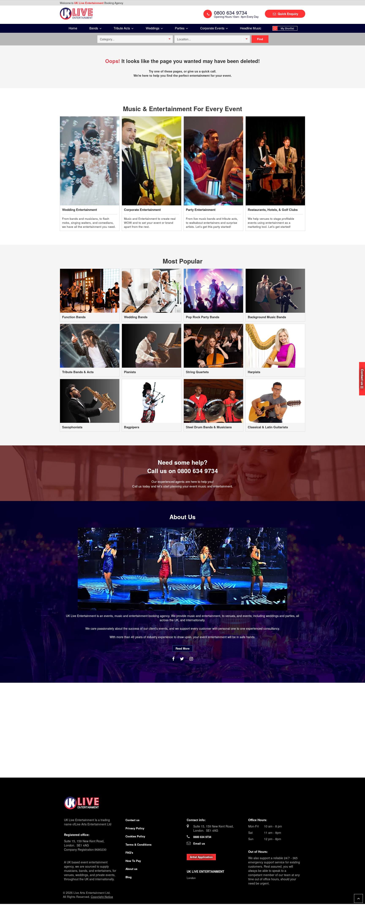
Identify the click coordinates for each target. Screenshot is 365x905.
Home (73, 28)
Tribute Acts (122, 28)
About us (131, 869)
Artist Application (201, 857)
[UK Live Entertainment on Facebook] (174, 658)
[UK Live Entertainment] (182, 803)
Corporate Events (212, 28)
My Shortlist (287, 28)
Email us (199, 843)
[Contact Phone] (207, 14)
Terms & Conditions (138, 844)
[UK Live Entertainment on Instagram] (191, 658)
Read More (182, 648)
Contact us (132, 820)
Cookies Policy (135, 836)
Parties (180, 28)
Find (260, 39)
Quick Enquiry (287, 14)
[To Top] (358, 898)
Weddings (153, 28)
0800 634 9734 (197, 470)
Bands (94, 28)
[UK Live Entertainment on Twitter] (182, 658)
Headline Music (250, 28)
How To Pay (133, 861)
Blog (128, 877)
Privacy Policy (134, 828)
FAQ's (129, 852)
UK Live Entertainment (89, 3)
